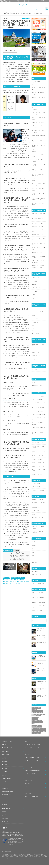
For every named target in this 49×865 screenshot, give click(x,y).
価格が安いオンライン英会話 (38, 122)
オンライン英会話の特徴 (37, 399)
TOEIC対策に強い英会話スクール (38, 214)
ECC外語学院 (35, 322)
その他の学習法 (41, 9)
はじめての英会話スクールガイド (32, 747)
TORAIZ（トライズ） (36, 352)
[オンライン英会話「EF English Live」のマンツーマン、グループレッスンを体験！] (34, 638)
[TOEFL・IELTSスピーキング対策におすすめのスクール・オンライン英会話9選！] (34, 690)
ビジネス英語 (34, 709)
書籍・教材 (34, 558)
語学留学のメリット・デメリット (38, 503)
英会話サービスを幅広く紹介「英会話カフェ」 (12, 834)
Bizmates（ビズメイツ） (37, 284)
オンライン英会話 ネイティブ (37, 725)
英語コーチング (38, 726)
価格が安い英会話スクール (37, 234)
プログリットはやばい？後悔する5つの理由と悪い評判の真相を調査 (41, 662)
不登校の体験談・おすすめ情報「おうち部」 (11, 832)
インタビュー (13, 581)
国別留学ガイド (35, 514)
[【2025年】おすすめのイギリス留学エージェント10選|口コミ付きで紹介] (34, 697)
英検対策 (33, 714)
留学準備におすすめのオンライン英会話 (38, 204)
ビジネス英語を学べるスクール (38, 223)
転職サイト (27, 787)
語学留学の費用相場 (36, 507)
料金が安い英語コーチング (37, 252)
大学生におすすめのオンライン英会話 (38, 194)
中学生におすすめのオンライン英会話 (38, 189)
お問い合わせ (5, 815)
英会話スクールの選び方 (37, 459)
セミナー (7, 9)
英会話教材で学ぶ (35, 541)
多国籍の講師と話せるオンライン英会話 (38, 150)
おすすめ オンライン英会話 (36, 720)
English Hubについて (6, 808)
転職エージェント (28, 783)
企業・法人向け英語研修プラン (38, 583)
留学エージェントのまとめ (37, 517)
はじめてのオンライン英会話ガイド (32, 744)
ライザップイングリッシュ (37, 355)
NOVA (33, 325)
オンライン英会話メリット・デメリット (38, 403)
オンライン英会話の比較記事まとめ (32, 770)
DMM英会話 (34, 281)
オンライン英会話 (10, 1)
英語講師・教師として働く (37, 610)
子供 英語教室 (34, 731)
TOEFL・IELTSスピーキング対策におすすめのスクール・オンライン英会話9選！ (41, 689)
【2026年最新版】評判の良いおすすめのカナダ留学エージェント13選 (41, 682)
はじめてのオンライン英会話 (38, 396)
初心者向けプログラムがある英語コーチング (38, 248)
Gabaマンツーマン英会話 (37, 311)
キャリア (4, 781)
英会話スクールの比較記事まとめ (32, 773)
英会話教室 (26, 9)
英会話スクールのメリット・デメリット (38, 452)
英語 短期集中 (38, 707)
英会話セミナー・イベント (8, 747)
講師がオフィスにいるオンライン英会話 (38, 170)
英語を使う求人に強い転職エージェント (38, 593)
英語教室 (33, 723)
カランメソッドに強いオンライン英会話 (38, 141)
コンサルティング (17, 583)
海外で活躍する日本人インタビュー (18, 577)
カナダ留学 (17, 579)
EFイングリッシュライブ (37, 298)
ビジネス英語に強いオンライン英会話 (38, 118)
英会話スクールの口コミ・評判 (38, 466)
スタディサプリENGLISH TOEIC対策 (37, 532)
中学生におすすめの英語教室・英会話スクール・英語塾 (38, 266)
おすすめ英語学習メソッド (37, 571)
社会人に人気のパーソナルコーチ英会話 (38, 447)
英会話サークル (35, 548)
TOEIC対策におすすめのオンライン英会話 (38, 131)
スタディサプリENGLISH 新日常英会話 (38, 527)
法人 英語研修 (38, 733)
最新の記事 (17, 550)
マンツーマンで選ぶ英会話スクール (38, 239)
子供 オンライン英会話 (41, 731)
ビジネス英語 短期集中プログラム (38, 231)
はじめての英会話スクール (37, 442)
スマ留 (33, 382)
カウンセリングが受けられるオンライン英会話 (38, 175)
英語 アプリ (34, 728)
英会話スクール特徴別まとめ (38, 462)
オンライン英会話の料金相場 (38, 407)
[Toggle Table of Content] (14, 51)
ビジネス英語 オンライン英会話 (37, 711)
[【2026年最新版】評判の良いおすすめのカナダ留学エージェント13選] (34, 684)
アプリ (36, 9)
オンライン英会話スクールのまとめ (38, 428)
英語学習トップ (2, 1)
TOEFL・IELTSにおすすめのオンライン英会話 (38, 136)
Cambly (33, 294)
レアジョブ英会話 (35, 277)
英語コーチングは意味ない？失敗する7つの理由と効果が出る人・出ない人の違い (41, 669)
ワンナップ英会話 (35, 333)
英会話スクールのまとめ (37, 474)
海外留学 (33, 726)
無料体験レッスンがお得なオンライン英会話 (38, 126)
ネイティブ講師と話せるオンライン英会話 (38, 113)
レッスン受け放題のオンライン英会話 (38, 155)
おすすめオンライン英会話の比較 (38, 433)
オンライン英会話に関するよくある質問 (38, 423)
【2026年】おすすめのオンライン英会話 (38, 108)
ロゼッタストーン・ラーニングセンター (38, 329)
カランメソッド (34, 722)
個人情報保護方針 (6, 818)
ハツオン (34, 373)
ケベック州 (27, 581)
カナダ (12, 579)
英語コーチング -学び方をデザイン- (38, 98)
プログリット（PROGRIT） (38, 349)
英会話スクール (6, 1)
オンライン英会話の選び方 (37, 411)
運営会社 (4, 811)
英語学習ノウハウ (43, 1)
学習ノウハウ (12, 9)
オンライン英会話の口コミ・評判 (38, 418)
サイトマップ (5, 821)
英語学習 (22, 579)
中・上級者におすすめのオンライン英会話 (38, 184)
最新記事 (3, 9)
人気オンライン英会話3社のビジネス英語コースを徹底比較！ (41, 643)
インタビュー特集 (7, 577)
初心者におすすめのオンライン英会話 (38, 179)
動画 (33, 552)
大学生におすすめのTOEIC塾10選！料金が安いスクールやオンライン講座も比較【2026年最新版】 (41, 656)
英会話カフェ (35, 545)
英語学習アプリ (18, 1)
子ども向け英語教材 (36, 483)
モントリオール (6, 581)
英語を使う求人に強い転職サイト (38, 598)
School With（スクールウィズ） (37, 386)
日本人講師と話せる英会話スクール (38, 244)
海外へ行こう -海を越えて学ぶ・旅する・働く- (38, 93)
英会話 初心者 (40, 722)
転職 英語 (33, 733)
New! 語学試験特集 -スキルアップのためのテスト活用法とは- (38, 83)
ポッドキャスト (35, 555)
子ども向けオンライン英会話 (38, 490)
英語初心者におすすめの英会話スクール (38, 257)
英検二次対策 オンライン (40, 714)
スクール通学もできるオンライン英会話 (38, 165)
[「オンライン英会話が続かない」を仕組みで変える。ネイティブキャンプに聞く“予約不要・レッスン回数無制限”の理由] (34, 631)
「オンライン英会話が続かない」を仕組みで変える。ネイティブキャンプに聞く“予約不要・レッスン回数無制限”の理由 (41, 629)
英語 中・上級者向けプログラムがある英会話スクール (38, 261)
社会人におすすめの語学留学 (38, 499)
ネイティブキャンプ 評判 (41, 728)
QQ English (34, 291)
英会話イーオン (35, 315)
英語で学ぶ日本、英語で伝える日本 (38, 88)
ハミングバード (35, 369)
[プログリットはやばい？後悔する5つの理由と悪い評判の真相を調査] (34, 664)
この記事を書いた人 (8, 550)
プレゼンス (34, 359)
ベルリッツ (34, 308)
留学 (31, 9)
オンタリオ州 (20, 581)
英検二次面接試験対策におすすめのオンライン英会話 (38, 199)
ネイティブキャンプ (36, 287)
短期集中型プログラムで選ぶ (38, 226)
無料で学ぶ (34, 562)
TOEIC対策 (40, 712)
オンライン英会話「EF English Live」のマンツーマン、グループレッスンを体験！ (41, 636)
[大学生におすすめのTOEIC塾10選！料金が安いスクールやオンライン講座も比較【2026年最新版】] (34, 657)
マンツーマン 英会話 (35, 717)
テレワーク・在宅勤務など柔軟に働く (38, 606)
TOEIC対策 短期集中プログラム (38, 219)
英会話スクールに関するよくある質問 (38, 470)
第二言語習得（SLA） (36, 574)
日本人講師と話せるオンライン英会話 (38, 146)
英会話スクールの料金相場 (37, 455)
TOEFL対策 (34, 715)
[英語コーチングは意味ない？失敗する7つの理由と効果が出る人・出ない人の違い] (34, 671)
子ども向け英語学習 (6, 778)
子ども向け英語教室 (36, 486)
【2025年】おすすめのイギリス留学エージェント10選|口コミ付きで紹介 (41, 696)
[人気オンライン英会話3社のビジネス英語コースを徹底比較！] (34, 644)
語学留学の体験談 (35, 510)
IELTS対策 (38, 715)
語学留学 (4, 758)
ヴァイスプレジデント (8, 583)
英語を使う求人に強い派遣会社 (38, 602)
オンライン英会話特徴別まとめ (38, 414)
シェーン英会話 (35, 318)
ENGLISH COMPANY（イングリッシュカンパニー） (38, 345)
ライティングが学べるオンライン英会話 (38, 160)
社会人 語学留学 (34, 712)
